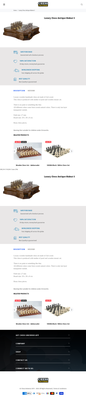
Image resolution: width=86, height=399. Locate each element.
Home (15, 10)
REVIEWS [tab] (31, 90)
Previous (14, 151)
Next (71, 151)
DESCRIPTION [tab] (19, 90)
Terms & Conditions (60, 388)
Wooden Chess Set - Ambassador (28, 165)
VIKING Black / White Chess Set (58, 165)
